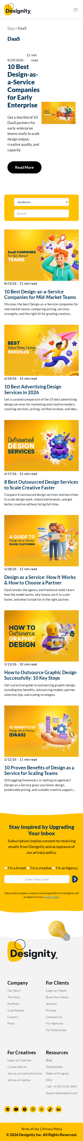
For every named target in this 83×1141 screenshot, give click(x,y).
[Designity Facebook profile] (24, 1109)
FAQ (49, 1080)
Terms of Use (30, 1129)
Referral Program (57, 1073)
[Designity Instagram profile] (33, 1109)
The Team (13, 997)
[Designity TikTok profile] (50, 1109)
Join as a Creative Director (25, 1073)
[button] (75, 9)
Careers (12, 1017)
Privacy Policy (52, 1129)
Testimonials (54, 1067)
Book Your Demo (57, 997)
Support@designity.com (61, 1093)
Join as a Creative (18, 1080)
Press (11, 1023)
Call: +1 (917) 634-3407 (61, 1086)
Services (51, 1003)
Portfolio (13, 1003)
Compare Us (54, 1017)
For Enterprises (56, 1030)
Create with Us (17, 1067)
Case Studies (15, 1010)
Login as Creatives (19, 1060)
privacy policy (51, 897)
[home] (17, 9)
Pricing (51, 1010)
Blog (10, 28)
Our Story (13, 990)
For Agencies (54, 1023)
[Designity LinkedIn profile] (7, 1109)
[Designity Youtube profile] (16, 1109)
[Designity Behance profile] (58, 1109)
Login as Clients (56, 990)
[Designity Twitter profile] (41, 1109)
